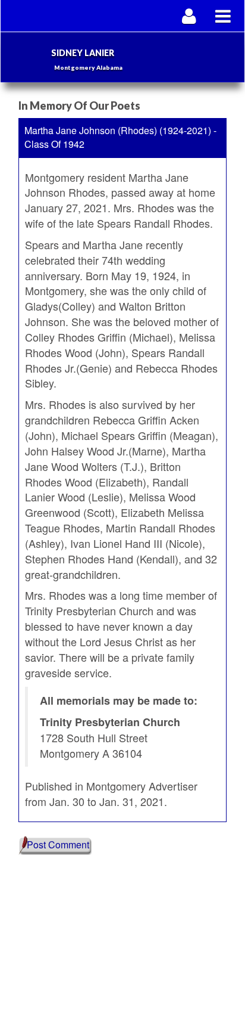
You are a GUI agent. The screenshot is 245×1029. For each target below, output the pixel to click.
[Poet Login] (189, 16)
